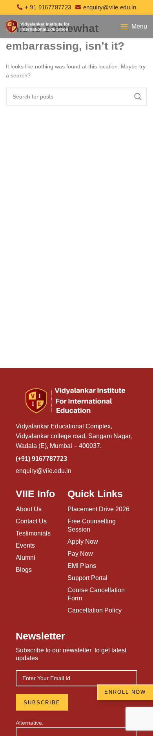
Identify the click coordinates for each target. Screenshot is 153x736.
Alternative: (30, 723)
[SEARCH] (138, 97)
